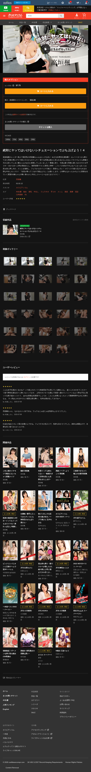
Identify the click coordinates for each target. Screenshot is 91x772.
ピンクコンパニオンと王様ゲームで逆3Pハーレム (9, 566)
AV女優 (34, 22)
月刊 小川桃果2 (26, 611)
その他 (33, 725)
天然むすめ (7, 738)
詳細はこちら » (54, 10)
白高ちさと (24, 571)
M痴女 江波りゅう (62, 651)
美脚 (71, 192)
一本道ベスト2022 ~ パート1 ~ (10, 608)
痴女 (25, 192)
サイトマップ (65, 708)
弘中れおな (42, 525)
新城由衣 (6, 659)
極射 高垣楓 (24, 471)
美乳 (30, 192)
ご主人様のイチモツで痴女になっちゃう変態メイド (9, 473)
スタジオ (34, 708)
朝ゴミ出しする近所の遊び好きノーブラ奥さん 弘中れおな (45, 518)
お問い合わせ (65, 704)
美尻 (66, 192)
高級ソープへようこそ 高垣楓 (62, 472)
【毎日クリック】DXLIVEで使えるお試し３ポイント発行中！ (22, 2)
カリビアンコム (22, 188)
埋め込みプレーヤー (13, 678)
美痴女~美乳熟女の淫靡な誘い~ (27, 652)
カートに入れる (46, 91)
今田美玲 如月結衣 (9, 572)
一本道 (5, 734)
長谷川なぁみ (78, 617)
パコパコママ (8, 742)
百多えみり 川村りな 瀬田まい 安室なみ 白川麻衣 (80, 572)
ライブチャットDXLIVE (11, 750)
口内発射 (19, 194)
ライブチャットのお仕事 (40, 738)
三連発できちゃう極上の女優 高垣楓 (80, 472)
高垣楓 (18, 179)
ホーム (11, 22)
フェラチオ (45, 192)
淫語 (76, 192)
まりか (40, 661)
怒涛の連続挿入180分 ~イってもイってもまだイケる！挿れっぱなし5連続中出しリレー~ (10, 522)
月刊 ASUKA (43, 611)
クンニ (60, 192)
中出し (36, 192)
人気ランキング (8, 705)
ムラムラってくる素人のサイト (14, 746)
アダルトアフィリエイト (40, 734)
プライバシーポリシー (68, 717)
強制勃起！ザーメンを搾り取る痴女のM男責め (9, 653)
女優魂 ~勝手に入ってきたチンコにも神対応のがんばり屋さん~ (27, 518)
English (6, 709)
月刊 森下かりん (79, 518)
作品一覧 (22, 22)
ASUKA (40, 614)
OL (26, 194)
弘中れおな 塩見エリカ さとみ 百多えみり (63, 525)
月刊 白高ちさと (26, 568)
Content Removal (12, 768)
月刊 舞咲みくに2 (62, 568)
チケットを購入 (45, 127)
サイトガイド (65, 692)
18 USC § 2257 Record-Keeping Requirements (45, 762)
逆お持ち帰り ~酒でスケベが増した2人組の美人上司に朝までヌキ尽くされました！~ (45, 568)
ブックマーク (11, 209)
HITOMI (23, 657)
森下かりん (77, 521)
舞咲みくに (59, 571)
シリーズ (34, 704)
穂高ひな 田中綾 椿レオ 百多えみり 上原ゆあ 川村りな (9, 615)
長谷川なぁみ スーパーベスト (80, 612)
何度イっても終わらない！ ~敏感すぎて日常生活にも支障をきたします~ (45, 475)
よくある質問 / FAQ (67, 700)
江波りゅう (59, 654)
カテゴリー (35, 700)
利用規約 (63, 712)
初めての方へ (65, 696)
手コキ (53, 192)
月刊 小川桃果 (61, 611)
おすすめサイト (8, 725)
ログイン (26, 377)
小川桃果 (23, 614)
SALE (80, 22)
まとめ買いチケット (65, 22)
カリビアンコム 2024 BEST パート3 (63, 516)
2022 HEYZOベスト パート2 (80, 565)
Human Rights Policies (73, 762)
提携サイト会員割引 (19, 114)
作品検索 (34, 692)
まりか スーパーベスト (45, 656)
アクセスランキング (38, 730)
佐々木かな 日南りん (45, 575)
